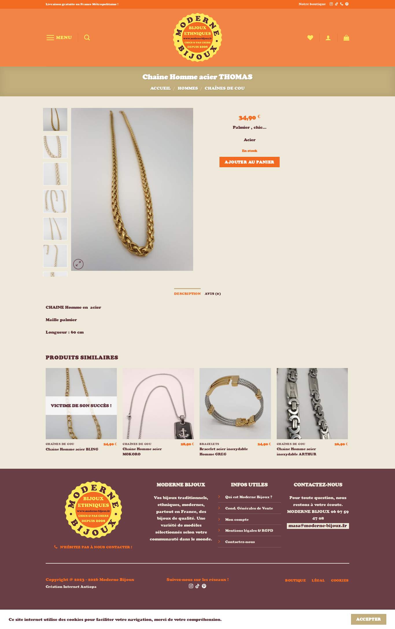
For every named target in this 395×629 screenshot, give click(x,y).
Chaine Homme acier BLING (72, 449)
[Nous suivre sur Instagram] (331, 4)
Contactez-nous (240, 542)
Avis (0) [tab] (213, 294)
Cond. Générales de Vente (249, 508)
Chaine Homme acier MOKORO (142, 451)
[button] (59, 37)
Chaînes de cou (225, 88)
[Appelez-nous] (341, 4)
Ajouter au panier (249, 162)
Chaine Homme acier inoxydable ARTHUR (296, 451)
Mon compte (237, 519)
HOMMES (188, 88)
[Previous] (81, 189)
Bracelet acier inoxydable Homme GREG (224, 451)
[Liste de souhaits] (310, 37)
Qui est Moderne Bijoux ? (248, 497)
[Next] (183, 189)
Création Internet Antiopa (71, 586)
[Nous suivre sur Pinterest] (346, 4)
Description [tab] (187, 294)
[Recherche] (87, 37)
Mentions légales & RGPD (249, 530)
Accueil (160, 88)
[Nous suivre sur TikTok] (336, 4)
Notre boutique (312, 4)
